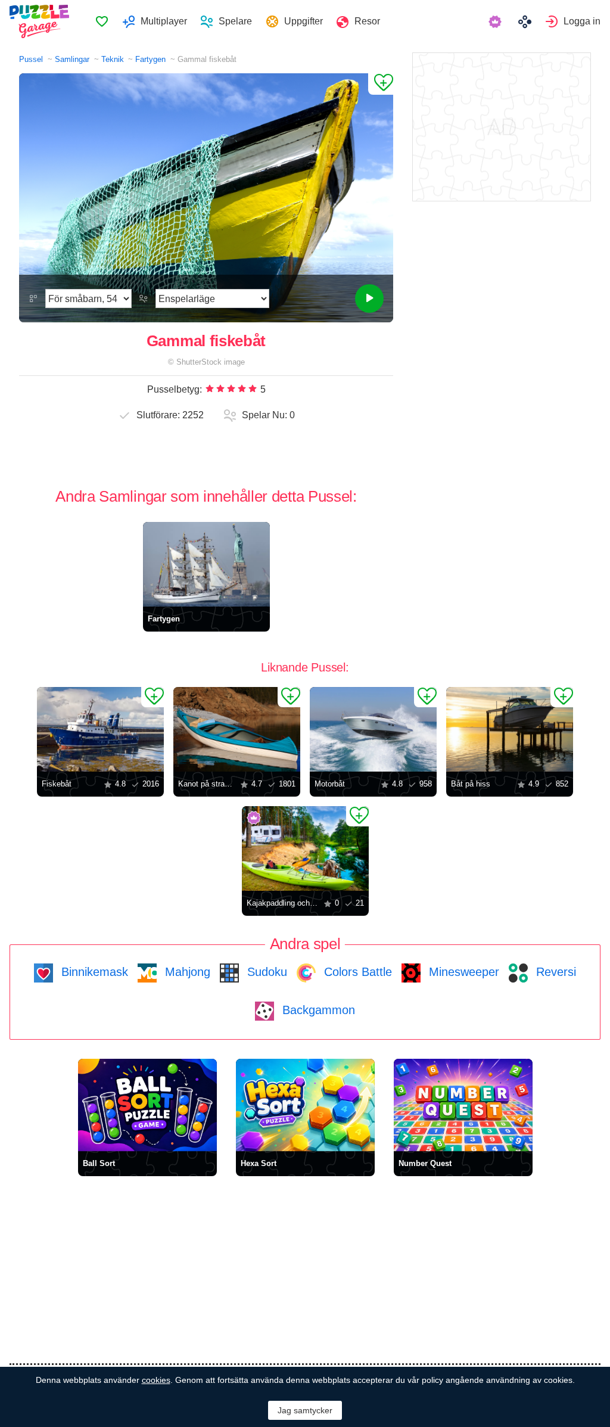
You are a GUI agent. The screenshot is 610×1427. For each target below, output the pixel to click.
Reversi (554, 971)
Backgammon (317, 1009)
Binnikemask (93, 971)
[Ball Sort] (147, 1105)
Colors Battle (356, 971)
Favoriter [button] (102, 21)
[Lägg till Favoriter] (380, 84)
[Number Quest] (463, 1105)
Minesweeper (462, 971)
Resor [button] (367, 21)
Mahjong (185, 971)
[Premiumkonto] (496, 21)
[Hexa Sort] (305, 1105)
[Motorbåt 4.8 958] (373, 729)
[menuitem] (101, 21)
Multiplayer (164, 21)
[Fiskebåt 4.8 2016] (100, 729)
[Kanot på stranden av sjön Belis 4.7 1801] (236, 729)
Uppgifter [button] (303, 21)
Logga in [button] (582, 21)
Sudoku (265, 971)
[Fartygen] (206, 564)
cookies (156, 1380)
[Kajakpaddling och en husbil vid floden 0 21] (305, 848)
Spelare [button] (235, 21)
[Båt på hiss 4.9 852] (509, 729)
